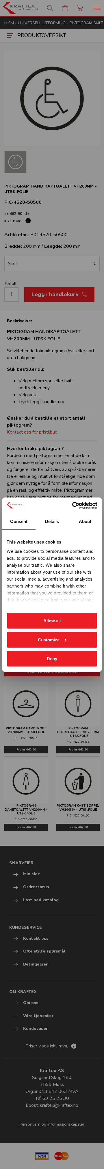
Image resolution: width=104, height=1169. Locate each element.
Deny (52, 658)
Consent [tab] (18, 521)
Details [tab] (52, 521)
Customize (49, 639)
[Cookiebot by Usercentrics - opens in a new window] (73, 505)
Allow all (52, 620)
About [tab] (85, 521)
